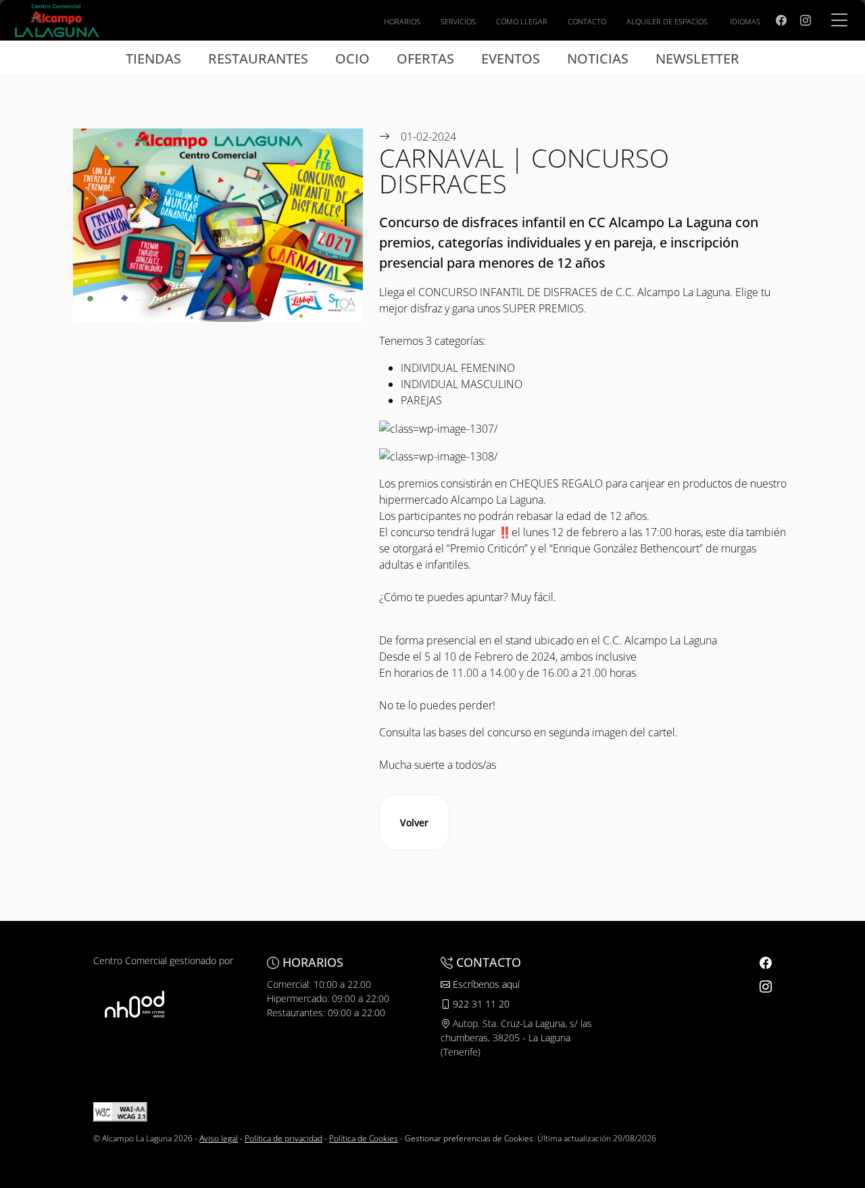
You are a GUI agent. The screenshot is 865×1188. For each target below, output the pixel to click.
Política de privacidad (283, 1138)
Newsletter (697, 58)
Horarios (402, 21)
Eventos (510, 58)
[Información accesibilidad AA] (120, 1111)
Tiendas (153, 58)
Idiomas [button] (745, 21)
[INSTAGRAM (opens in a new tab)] (805, 20)
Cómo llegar (521, 21)
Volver (414, 822)
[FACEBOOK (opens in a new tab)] (781, 20)
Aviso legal (218, 1138)
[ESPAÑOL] (57, 19)
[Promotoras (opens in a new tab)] (134, 1004)
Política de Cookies (363, 1138)
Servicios (458, 21)
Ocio (352, 58)
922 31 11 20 (480, 1003)
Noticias (597, 58)
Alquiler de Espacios (667, 21)
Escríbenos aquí (485, 984)
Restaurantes (258, 58)
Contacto (587, 21)
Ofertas (425, 58)
